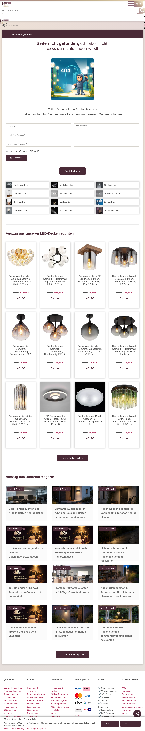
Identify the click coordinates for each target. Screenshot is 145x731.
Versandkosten (33, 703)
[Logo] (6, 6)
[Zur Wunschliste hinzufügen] (18, 299)
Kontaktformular (129, 700)
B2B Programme (58, 703)
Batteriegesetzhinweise (132, 707)
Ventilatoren (9, 713)
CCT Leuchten (10, 697)
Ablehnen (110, 724)
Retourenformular (35, 700)
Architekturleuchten (12, 691)
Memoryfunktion (11, 700)
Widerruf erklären (130, 703)
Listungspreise (33, 707)
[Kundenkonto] (144, 16)
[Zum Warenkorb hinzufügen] (23, 299)
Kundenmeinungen (35, 697)
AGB (124, 688)
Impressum (127, 691)
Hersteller (55, 710)
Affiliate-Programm (59, 694)
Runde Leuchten (11, 694)
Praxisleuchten (10, 707)
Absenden (18, 158)
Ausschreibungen (59, 697)
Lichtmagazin (33, 710)
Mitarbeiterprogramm (60, 707)
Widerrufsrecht (128, 697)
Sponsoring (32, 716)
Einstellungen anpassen (36, 728)
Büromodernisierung (36, 694)
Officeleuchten (10, 710)
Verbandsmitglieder (59, 700)
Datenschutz (127, 694)
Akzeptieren (130, 724)
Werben (54, 713)
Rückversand (33, 713)
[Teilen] (137, 714)
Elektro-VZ (55, 716)
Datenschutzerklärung (14, 728)
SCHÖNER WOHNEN (13, 716)
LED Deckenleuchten (13, 688)
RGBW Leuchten (11, 703)
